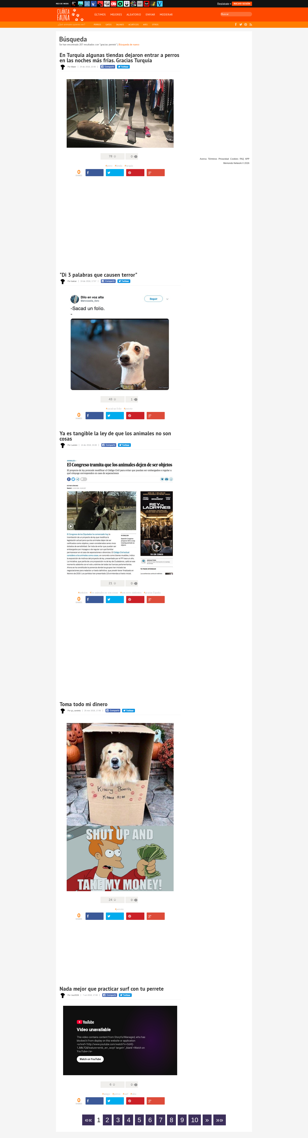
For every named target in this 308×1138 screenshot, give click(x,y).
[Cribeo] (120, 4)
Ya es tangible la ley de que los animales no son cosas (115, 436)
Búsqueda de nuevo (129, 44)
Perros (97, 24)
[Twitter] (115, 172)
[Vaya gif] (140, 4)
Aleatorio (134, 14)
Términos (212, 159)
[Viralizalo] (160, 4)
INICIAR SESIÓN (242, 3)
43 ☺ (112, 399)
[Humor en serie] (127, 4)
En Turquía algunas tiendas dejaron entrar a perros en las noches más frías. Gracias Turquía (119, 57)
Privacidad (224, 159)
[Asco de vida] (74, 4)
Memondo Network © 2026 (236, 163)
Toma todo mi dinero (83, 704)
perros (116, 1093)
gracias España (152, 592)
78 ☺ (112, 156)
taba (133, 1093)
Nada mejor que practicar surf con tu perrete (112, 988)
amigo (106, 1093)
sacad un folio (114, 408)
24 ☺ (112, 900)
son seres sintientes (131, 592)
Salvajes (120, 24)
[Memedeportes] (87, 4)
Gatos (108, 24)
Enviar (150, 14)
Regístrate (223, 3)
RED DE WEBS (62, 4)
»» (219, 1120)
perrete (128, 408)
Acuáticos (133, 24)
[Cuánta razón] (80, 4)
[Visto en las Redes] (94, 4)
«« (88, 1120)
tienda (118, 165)
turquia (129, 165)
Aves (145, 24)
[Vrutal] (113, 4)
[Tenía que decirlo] (146, 4)
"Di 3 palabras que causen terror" (98, 274)
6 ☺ (112, 1084)
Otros (155, 24)
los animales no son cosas (104, 592)
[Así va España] (100, 4)
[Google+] (156, 172)
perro (109, 165)
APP (247, 159)
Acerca (203, 159)
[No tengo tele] (133, 4)
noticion (83, 592)
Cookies (234, 159)
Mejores (116, 14)
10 (194, 1120)
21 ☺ (112, 583)
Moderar (166, 14)
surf (125, 1093)
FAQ (242, 159)
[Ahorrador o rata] (153, 4)
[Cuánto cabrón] (107, 4)
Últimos (100, 14)
